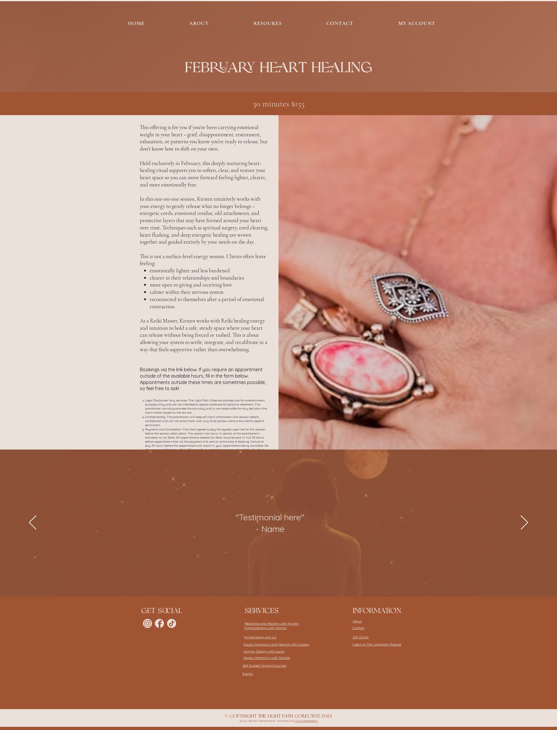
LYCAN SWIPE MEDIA (306, 721)
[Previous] (32, 522)
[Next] (524, 522)
